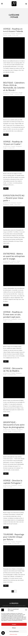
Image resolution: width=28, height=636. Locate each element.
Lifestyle (18, 261)
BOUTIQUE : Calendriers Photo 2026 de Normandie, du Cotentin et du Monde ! (14, 86)
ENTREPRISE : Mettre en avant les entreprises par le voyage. (14, 256)
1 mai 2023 (9, 320)
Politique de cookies (13, 634)
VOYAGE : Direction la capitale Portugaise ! (12, 481)
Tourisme (5, 35)
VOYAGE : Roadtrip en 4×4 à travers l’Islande (13, 30)
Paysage (13, 33)
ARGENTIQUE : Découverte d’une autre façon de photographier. (14, 424)
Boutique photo (14, 92)
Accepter (14, 624)
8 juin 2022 (9, 487)
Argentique (13, 429)
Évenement (13, 202)
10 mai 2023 (16, 262)
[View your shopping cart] (3, 633)
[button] (26, 610)
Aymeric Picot (7, 33)
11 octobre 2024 (11, 148)
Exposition (19, 202)
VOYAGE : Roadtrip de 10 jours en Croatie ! (13, 142)
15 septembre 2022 (16, 431)
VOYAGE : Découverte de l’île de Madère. (12, 369)
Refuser (14, 627)
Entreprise (13, 261)
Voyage (9, 35)
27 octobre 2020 (15, 543)
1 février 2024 (17, 204)
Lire (5, 75)
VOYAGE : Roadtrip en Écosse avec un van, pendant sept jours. (13, 314)
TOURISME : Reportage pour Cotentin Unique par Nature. (13, 537)
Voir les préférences (14, 631)
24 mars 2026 (15, 35)
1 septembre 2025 (18, 94)
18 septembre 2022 (11, 374)
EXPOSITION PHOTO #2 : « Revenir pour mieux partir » (13, 198)
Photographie (18, 33)
